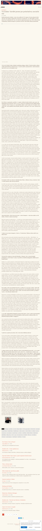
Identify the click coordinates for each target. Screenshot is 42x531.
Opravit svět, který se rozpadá (8, 507)
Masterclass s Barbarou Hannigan (9, 493)
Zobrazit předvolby (37, 527)
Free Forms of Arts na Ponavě (8, 441)
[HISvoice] (2, 7)
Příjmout (24, 527)
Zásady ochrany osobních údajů (32, 529)
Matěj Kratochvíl (5, 450)
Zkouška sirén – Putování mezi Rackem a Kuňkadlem (13, 500)
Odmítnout (30, 527)
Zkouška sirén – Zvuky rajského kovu (10, 448)
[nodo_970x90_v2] (21, 2)
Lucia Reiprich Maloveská (6, 465)
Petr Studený (4, 472)
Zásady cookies (27, 529)
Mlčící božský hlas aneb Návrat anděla (10, 471)
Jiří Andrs (4, 481)
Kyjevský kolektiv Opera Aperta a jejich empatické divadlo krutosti (16, 455)
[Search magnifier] (39, 7)
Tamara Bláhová (5, 443)
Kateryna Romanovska (6, 457)
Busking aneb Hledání (7, 486)
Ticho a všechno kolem (7, 464)
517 (14, 514)
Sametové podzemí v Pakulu (8, 479)
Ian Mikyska (4, 9)
